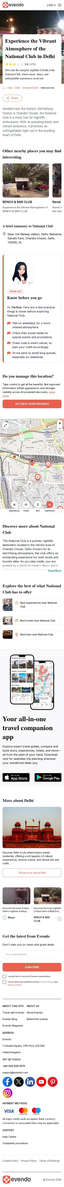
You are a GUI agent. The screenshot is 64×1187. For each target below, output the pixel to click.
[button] (32, 462)
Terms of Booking (49, 1160)
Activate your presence (32, 403)
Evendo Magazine (13, 1025)
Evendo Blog (10, 1019)
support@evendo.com (15, 1072)
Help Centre (9, 1136)
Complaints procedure (15, 1143)
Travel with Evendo (13, 1012)
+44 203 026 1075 (14, 1066)
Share (14, 98)
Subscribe (32, 967)
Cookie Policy (47, 982)
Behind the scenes (37, 1019)
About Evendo (35, 1012)
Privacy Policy (15, 985)
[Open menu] (59, 5)
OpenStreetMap (10, 420)
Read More (54, 570)
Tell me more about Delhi (32, 872)
